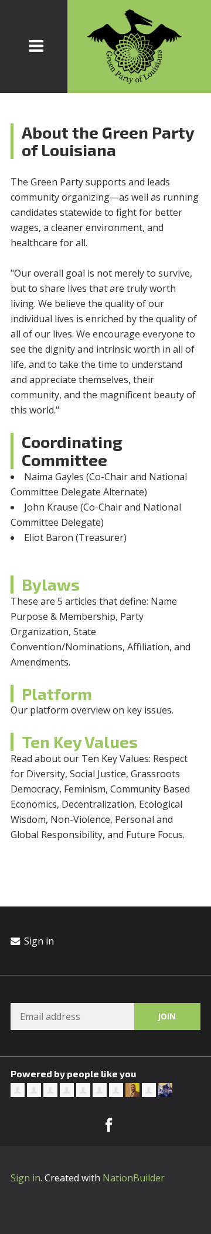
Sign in (38, 941)
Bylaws (51, 584)
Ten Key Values (80, 742)
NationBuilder (134, 1177)
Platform (57, 694)
